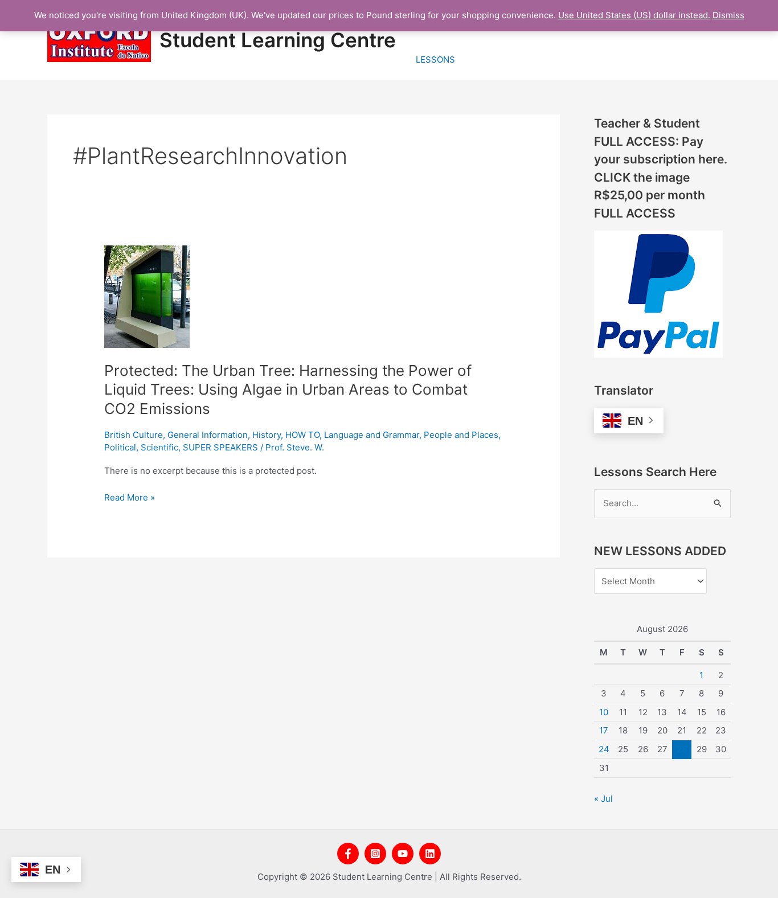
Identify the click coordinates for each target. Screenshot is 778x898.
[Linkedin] (430, 853)
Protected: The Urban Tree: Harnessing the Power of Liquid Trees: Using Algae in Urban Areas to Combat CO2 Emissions (288, 390)
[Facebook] (348, 853)
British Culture (133, 434)
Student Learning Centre (277, 40)
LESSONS (435, 59)
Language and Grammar (371, 434)
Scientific (159, 447)
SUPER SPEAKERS (220, 447)
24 (604, 749)
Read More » (129, 498)
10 (603, 712)
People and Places (461, 434)
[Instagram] (375, 853)
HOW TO (302, 434)
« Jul (603, 798)
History (266, 434)
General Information (207, 434)
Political (120, 447)
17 (603, 730)
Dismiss (728, 15)
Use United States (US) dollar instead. (634, 15)
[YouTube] (402, 853)
